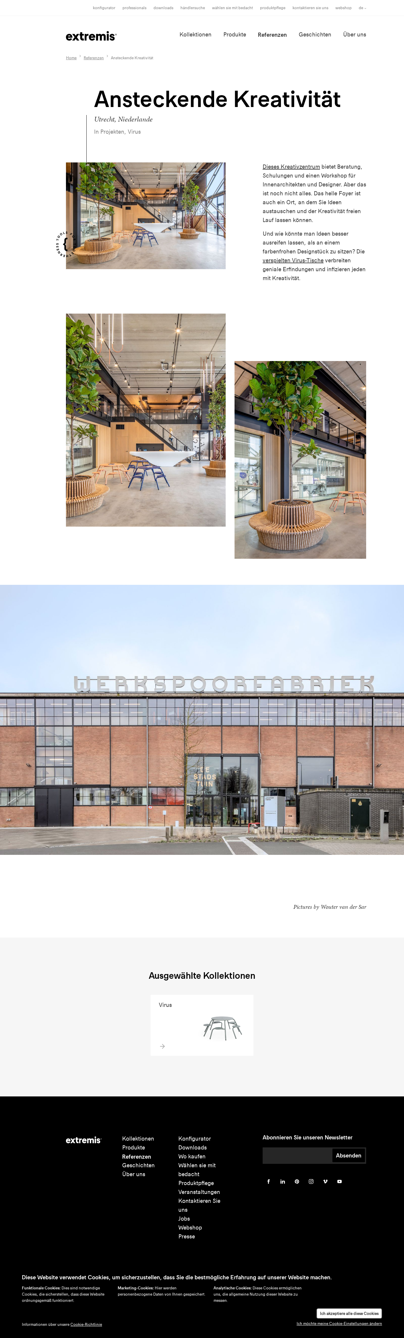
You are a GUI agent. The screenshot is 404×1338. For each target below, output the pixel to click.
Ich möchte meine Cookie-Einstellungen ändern (339, 1323)
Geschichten (315, 34)
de (361, 7)
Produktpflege (272, 7)
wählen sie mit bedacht (232, 7)
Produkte (234, 34)
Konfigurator (104, 7)
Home (71, 57)
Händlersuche (192, 7)
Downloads (163, 7)
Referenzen (272, 34)
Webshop (343, 7)
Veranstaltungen (199, 1192)
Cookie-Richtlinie (86, 1324)
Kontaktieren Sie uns (310, 7)
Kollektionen (195, 34)
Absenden (348, 1155)
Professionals (134, 7)
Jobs (184, 1218)
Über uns (354, 34)
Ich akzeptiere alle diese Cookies (349, 1313)
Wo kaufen (192, 1156)
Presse (186, 1236)
